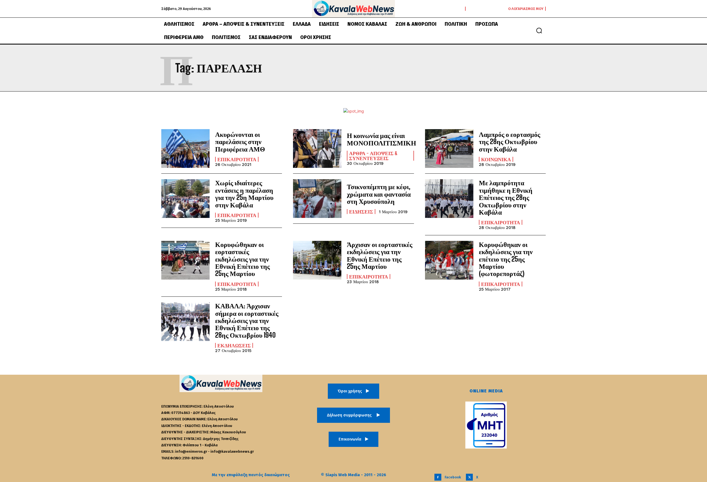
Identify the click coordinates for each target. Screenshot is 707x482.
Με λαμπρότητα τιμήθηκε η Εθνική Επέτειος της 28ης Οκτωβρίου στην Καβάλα (505, 197)
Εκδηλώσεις (234, 345)
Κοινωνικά (496, 159)
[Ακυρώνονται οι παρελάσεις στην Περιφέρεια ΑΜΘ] (185, 148)
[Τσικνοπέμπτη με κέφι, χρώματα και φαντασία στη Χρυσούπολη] (317, 198)
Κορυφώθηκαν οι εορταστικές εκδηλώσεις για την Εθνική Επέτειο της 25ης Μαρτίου (242, 259)
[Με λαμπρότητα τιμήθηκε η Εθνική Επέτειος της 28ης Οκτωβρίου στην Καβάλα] (449, 198)
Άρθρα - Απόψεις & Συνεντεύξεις (373, 156)
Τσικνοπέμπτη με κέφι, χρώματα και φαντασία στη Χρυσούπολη (379, 194)
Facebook (453, 477)
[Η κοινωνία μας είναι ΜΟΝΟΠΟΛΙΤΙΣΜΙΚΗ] (317, 148)
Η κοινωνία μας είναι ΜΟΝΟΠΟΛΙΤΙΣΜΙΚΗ (381, 139)
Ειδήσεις (361, 211)
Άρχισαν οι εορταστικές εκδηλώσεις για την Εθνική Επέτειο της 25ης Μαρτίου (379, 255)
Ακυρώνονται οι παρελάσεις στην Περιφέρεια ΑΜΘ (240, 141)
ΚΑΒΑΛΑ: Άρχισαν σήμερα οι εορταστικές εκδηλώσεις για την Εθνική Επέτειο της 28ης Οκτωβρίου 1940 (246, 320)
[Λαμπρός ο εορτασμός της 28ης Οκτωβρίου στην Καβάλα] (449, 148)
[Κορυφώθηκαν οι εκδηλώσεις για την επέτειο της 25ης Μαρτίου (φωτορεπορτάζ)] (449, 260)
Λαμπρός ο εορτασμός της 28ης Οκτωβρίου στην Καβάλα (509, 141)
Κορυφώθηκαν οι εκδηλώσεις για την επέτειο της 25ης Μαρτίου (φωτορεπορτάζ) (506, 259)
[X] (469, 477)
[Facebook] (437, 477)
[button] (539, 30)
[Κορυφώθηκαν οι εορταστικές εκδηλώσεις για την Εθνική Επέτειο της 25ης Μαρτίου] (185, 260)
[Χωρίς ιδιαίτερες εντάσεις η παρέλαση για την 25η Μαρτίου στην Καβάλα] (185, 198)
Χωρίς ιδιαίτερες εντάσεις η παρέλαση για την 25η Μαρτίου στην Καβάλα (244, 194)
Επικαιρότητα (236, 159)
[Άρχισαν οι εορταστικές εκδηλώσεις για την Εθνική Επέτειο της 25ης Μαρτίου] (317, 260)
